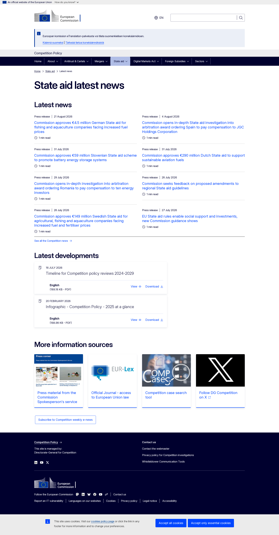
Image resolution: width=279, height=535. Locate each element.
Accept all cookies (171, 523)
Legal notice (150, 500)
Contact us (119, 494)
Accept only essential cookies (211, 523)
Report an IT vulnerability (48, 500)
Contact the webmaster (155, 448)
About (51, 61)
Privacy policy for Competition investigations (168, 455)
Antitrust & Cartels (74, 61)
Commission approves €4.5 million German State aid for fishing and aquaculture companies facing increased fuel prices (81, 127)
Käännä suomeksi (53, 42)
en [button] (161, 17)
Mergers (99, 61)
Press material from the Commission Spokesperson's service (57, 397)
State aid (119, 61)
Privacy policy (129, 500)
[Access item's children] (58, 61)
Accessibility (169, 500)
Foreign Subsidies (175, 61)
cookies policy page (102, 521)
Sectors (199, 61)
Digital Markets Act (144, 61)
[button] (136, 286)
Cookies (111, 500)
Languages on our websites (85, 500)
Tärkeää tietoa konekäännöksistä (84, 42)
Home (37, 61)
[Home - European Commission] (60, 16)
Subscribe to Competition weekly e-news (65, 419)
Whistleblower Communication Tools (163, 461)
